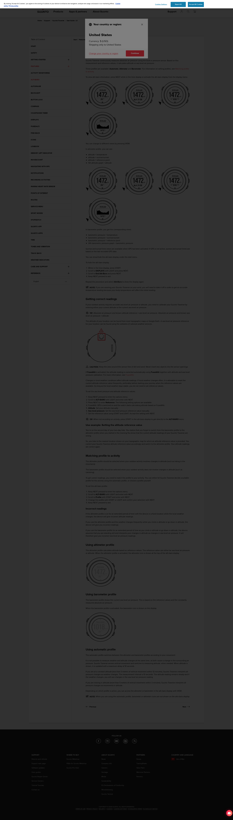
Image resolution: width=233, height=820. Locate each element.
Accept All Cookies (195, 4)
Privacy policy (13, 6)
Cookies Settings (161, 4)
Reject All (178, 4)
